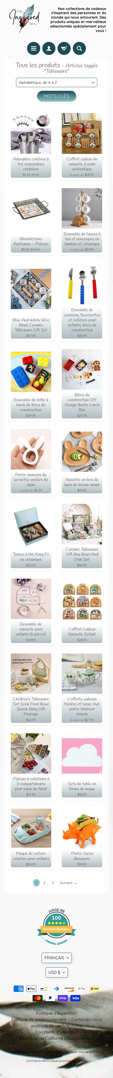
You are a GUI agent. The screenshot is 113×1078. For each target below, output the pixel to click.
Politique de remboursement (38, 1019)
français (54, 957)
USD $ (54, 972)
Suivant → (68, 882)
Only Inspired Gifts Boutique (57, 1052)
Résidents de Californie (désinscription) (56, 1038)
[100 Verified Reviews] (56, 947)
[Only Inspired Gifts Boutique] (24, 19)
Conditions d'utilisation (56, 1032)
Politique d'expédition (56, 1013)
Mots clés (56, 96)
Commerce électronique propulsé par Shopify (56, 1061)
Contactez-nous (86, 1019)
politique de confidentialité (56, 1025)
